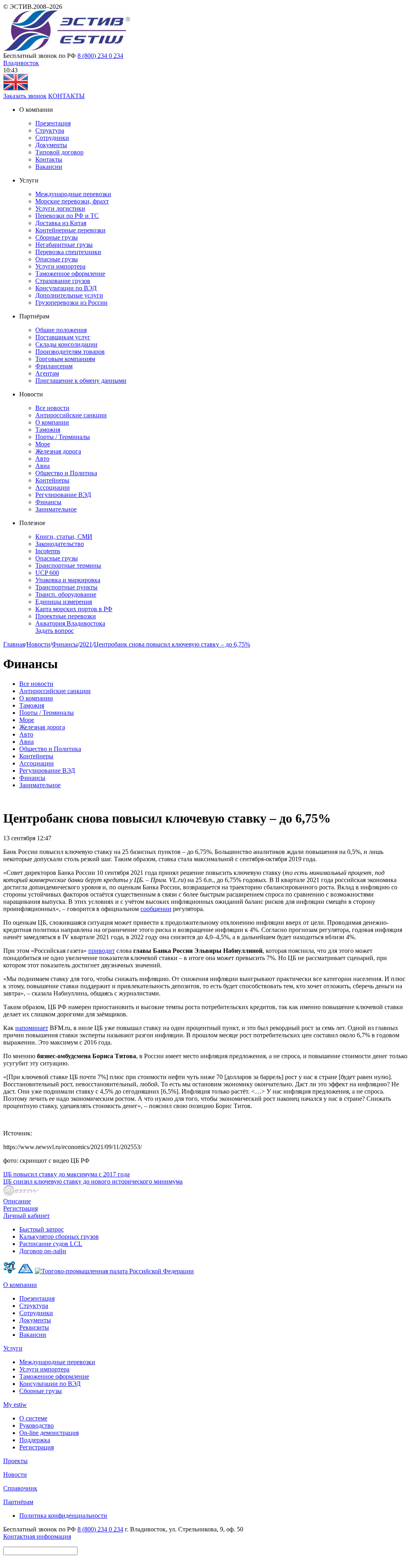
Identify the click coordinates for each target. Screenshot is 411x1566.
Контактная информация (37, 1536)
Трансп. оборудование (65, 594)
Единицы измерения (63, 601)
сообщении (155, 908)
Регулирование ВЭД (63, 494)
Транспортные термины (68, 565)
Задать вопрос (54, 630)
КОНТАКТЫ (66, 95)
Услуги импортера (60, 266)
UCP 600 (47, 572)
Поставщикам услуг (62, 337)
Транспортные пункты (66, 587)
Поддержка (34, 1440)
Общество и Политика (66, 473)
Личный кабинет (26, 1215)
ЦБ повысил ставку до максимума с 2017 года (66, 1174)
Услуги (12, 1348)
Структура (49, 130)
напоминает (31, 1027)
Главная (14, 644)
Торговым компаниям (65, 358)
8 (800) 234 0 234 (100, 55)
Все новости (52, 407)
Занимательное (56, 509)
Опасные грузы (56, 259)
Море (42, 444)
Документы (51, 145)
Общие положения (61, 329)
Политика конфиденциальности (63, 1515)
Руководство (36, 1425)
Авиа (42, 465)
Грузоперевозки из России (71, 302)
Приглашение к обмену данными (80, 380)
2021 (85, 644)
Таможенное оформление (70, 273)
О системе (33, 1418)
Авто (42, 458)
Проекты (15, 1460)
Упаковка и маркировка (67, 580)
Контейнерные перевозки (70, 230)
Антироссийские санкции (71, 415)
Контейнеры (52, 480)
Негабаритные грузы (64, 244)
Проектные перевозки (65, 616)
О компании (52, 422)
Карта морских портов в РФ (73, 608)
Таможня (47, 429)
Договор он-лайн (42, 1251)
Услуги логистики (60, 208)
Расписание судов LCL (50, 1243)
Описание (17, 1201)
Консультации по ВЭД (66, 288)
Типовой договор (59, 152)
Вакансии (48, 166)
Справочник (20, 1488)
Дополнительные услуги (69, 295)
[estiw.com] (15, 88)
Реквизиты (34, 1327)
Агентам (47, 373)
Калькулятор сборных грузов (59, 1236)
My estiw (15, 1404)
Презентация (53, 123)
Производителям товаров (70, 351)
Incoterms (47, 551)
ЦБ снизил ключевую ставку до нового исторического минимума (93, 1181)
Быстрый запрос (41, 1229)
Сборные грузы (56, 237)
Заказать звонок (25, 95)
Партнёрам (18, 1501)
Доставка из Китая (60, 223)
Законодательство (59, 543)
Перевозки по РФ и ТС (67, 215)
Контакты (48, 159)
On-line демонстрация (49, 1432)
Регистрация (20, 1208)
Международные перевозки (73, 194)
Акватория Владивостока (70, 623)
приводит (101, 950)
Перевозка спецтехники (68, 251)
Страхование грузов (62, 280)
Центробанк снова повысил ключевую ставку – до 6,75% (172, 644)
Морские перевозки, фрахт (72, 201)
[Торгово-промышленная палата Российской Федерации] (114, 1271)
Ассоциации (52, 487)
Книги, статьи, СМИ (63, 536)
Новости (38, 644)
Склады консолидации (66, 344)
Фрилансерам (54, 366)
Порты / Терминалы (62, 436)
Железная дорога (58, 451)
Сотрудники (52, 137)
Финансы (48, 502)
